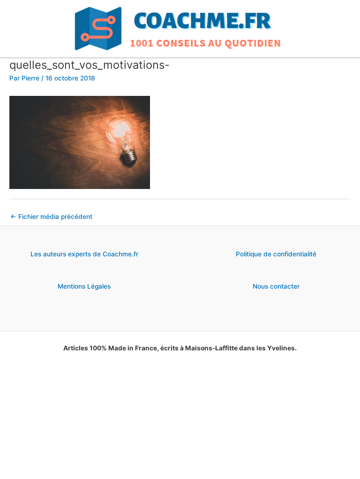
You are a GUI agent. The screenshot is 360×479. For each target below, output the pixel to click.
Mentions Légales (84, 286)
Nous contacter (276, 286)
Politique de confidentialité (276, 254)
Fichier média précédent (51, 216)
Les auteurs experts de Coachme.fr (84, 254)
